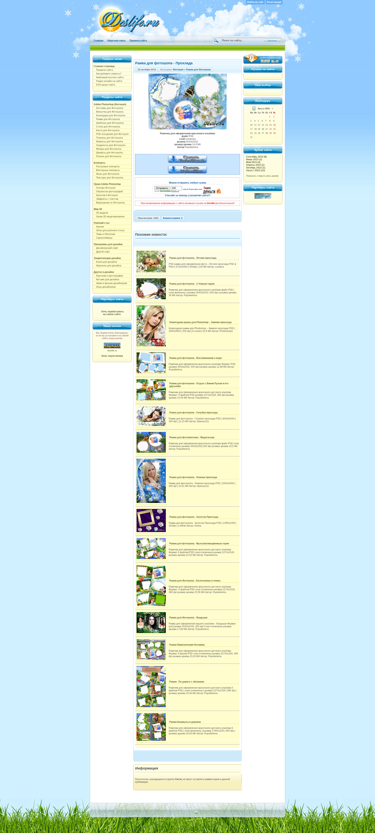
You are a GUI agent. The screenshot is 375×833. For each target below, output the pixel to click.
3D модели (101, 212)
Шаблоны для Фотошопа (109, 123)
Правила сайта (138, 40)
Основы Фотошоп (105, 187)
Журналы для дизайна (107, 265)
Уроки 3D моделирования (109, 216)
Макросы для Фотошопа (108, 141)
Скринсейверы (103, 237)
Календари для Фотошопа (109, 115)
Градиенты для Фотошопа (109, 145)
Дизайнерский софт (106, 248)
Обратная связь (116, 40)
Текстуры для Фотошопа (108, 177)
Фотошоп (178, 69)
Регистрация (274, 2)
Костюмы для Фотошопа (108, 108)
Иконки (99, 226)
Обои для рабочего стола (109, 230)
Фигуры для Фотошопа (107, 149)
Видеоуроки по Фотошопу (109, 202)
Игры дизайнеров (105, 287)
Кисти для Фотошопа (107, 130)
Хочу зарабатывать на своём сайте (112, 313)
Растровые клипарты (107, 166)
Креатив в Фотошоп (106, 195)
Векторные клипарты (107, 170)
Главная (98, 40)
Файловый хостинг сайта (109, 77)
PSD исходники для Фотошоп (111, 134)
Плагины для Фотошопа (108, 137)
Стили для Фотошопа (107, 126)
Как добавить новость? (107, 73)
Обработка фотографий (108, 191)
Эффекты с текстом (106, 199)
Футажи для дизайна (106, 279)
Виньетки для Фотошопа (108, 111)
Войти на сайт (255, 2)
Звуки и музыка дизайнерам (110, 283)
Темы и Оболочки (104, 234)
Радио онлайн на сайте (108, 81)
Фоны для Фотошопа (106, 174)
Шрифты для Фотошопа (108, 152)
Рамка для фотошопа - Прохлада (164, 63)
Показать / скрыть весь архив (262, 176)
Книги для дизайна (105, 262)
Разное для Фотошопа (107, 156)
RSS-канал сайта (104, 84)
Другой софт (102, 251)
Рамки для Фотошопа (107, 119)
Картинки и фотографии (108, 275)
